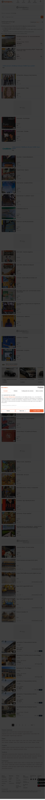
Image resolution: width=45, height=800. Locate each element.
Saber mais (22, 410)
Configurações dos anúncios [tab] (28, 390)
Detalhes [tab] (15, 390)
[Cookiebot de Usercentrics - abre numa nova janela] (38, 387)
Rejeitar (8, 410)
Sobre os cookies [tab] (39, 390)
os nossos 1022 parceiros (9, 396)
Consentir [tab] (5, 390)
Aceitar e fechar (36, 410)
